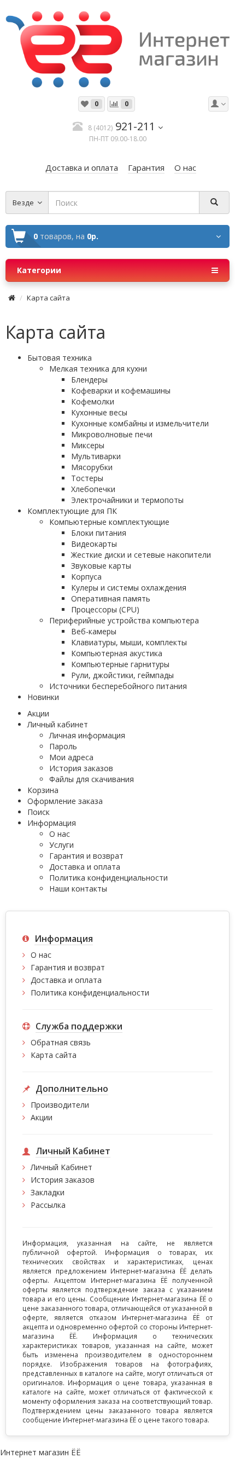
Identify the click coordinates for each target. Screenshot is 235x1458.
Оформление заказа (65, 801)
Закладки (47, 1192)
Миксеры (87, 445)
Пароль (63, 746)
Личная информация (87, 735)
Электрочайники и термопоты (127, 500)
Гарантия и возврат (86, 855)
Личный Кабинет (61, 1167)
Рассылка (48, 1205)
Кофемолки (92, 401)
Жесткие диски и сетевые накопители (141, 554)
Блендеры (89, 379)
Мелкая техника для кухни (98, 368)
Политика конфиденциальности (108, 877)
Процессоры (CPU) (105, 609)
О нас (59, 834)
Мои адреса (71, 757)
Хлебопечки (93, 489)
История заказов (81, 768)
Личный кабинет (57, 724)
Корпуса (86, 576)
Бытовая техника (59, 357)
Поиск (38, 812)
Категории (39, 270)
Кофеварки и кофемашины (121, 390)
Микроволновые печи (111, 434)
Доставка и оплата (84, 866)
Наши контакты (78, 888)
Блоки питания (98, 533)
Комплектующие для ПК (72, 511)
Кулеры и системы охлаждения (128, 587)
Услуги (61, 845)
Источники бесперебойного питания (118, 686)
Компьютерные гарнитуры (120, 664)
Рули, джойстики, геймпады (122, 675)
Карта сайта (48, 298)
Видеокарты (94, 544)
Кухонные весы (99, 412)
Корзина (42, 790)
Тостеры (87, 478)
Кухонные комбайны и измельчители (140, 423)
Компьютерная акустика (116, 653)
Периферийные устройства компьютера (124, 620)
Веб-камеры (93, 631)
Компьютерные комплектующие (109, 522)
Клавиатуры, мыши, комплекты (129, 642)
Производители (60, 1105)
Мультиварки (96, 456)
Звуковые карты (101, 565)
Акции (38, 713)
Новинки (43, 697)
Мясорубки (92, 467)
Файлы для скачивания (91, 779)
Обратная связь (61, 1042)
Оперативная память (110, 598)
